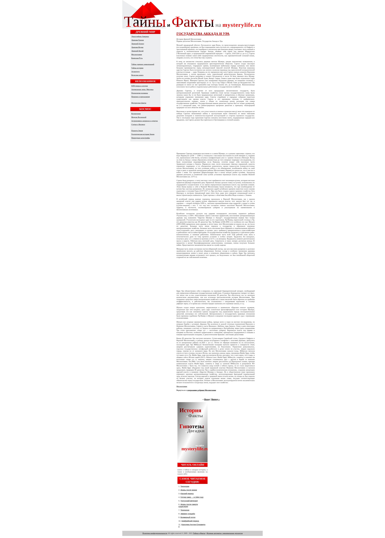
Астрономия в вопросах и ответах (144, 121)
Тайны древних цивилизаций (142, 64)
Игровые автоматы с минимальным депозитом (225, 533)
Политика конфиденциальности (154, 533)
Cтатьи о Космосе (138, 124)
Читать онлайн (192, 464)
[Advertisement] (215, 137)
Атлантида (135, 72)
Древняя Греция (137, 40)
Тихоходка (184, 486)
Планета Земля (137, 131)
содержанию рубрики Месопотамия (201, 390)
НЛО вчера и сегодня (139, 86)
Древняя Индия (137, 47)
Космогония (136, 114)
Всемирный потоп (187, 517)
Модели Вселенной (138, 117)
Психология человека (139, 93)
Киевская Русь (137, 58)
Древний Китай (137, 51)
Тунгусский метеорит (189, 501)
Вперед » (215, 399)
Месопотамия (136, 54)
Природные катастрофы (140, 138)
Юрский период (187, 494)
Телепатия (184, 510)
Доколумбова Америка (140, 36)
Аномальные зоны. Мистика (142, 89)
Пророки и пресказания (140, 97)
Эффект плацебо (187, 514)
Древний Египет (137, 44)
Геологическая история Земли (142, 134)
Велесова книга (137, 75)
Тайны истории (137, 68)
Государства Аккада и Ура (202, 34)
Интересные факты (138, 103)
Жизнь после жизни (188, 490)
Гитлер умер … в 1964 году (191, 497)
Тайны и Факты (199, 533)
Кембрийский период (190, 521)
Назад (207, 399)
